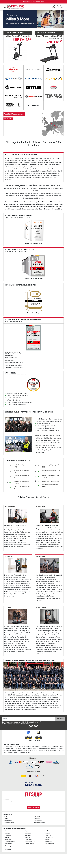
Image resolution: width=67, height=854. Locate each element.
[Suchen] (58, 7)
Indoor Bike (48, 835)
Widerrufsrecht (38, 820)
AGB (5, 816)
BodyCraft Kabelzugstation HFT (22, 487)
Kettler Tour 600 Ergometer (18, 36)
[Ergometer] (17, 565)
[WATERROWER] (13, 105)
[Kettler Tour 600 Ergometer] (17, 51)
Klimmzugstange (29, 843)
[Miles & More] (33, 784)
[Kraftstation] (49, 617)
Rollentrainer (28, 839)
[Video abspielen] (18, 424)
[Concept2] (33, 78)
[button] (6, 19)
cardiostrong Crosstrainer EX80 (21, 471)
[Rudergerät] (49, 516)
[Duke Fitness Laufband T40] (49, 53)
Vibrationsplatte (9, 846)
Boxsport (27, 837)
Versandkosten (8, 820)
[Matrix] (13, 96)
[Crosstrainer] (17, 516)
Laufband (8, 607)
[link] (33, 123)
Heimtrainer (8, 839)
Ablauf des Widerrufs (39, 822)
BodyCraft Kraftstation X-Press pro (21, 482)
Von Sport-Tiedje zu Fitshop (11, 744)
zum (8, 802)
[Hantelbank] (49, 565)
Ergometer (9, 556)
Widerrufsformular (9, 822)
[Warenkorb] (62, 7)
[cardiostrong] (13, 78)
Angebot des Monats (45, 33)
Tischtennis (8, 835)
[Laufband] (17, 617)
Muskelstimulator (49, 843)
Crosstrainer (10, 507)
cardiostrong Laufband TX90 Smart (51, 471)
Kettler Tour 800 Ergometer (50, 481)
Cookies (6, 818)
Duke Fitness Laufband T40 (49, 36)
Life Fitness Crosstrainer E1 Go (22, 477)
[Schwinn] (33, 96)
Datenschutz (37, 816)
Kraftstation (41, 607)
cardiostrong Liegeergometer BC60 (51, 466)
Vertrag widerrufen (33, 807)
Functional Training (30, 841)
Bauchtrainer (48, 841)
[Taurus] (54, 96)
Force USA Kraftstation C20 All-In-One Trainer (50, 477)
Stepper (47, 839)
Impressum (37, 818)
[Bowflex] (54, 69)
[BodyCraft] (33, 69)
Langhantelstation (10, 841)
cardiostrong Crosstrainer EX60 (50, 485)
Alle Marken (8, 849)
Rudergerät (40, 507)
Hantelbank (40, 556)
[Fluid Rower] (54, 78)
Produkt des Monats (14, 33)
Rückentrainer (8, 843)
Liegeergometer (49, 837)
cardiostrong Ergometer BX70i (21, 466)
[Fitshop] (15, 7)
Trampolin (47, 833)
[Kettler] (33, 87)
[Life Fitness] (54, 87)
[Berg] (13, 69)
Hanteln (7, 837)
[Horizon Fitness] (13, 87)
